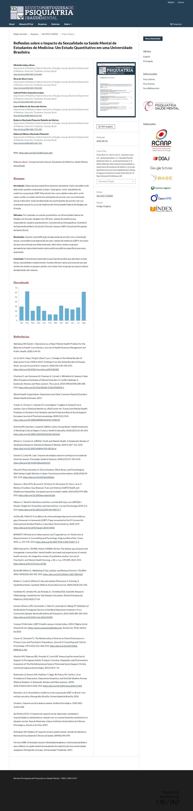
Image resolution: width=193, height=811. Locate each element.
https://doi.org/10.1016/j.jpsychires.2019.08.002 (36, 369)
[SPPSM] (161, 111)
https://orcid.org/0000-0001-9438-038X (28, 88)
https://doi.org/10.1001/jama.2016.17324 (62, 686)
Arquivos (42, 24)
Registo (171, 2)
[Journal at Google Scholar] (161, 169)
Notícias (55, 24)
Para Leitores (149, 79)
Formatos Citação (106, 181)
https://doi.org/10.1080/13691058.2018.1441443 (37, 434)
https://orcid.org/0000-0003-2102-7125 (28, 143)
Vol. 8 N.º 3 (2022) (50, 34)
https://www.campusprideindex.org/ (45, 627)
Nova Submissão (152, 38)
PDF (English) (107, 126)
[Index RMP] (161, 211)
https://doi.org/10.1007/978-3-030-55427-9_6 (57, 542)
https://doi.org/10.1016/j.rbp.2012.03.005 (33, 617)
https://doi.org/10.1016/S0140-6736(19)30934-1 (41, 387)
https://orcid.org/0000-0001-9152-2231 (28, 102)
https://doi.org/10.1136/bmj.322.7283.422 (63, 574)
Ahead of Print (26, 24)
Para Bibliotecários (151, 88)
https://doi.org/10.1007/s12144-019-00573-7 (40, 509)
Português (148, 61)
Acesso (181, 2)
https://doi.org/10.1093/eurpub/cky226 (37, 495)
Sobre (67, 24)
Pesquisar (177, 24)
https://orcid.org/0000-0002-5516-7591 (28, 116)
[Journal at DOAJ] (161, 161)
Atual (11, 24)
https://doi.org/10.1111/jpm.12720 (30, 563)
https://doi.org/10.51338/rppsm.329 (35, 152)
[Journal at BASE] (161, 181)
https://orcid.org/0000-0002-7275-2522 (28, 129)
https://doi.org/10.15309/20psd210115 (32, 463)
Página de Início (20, 34)
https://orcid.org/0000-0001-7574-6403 (28, 74)
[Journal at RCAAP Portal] (161, 150)
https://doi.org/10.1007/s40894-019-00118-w (35, 448)
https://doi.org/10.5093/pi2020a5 (38, 477)
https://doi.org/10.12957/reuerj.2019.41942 (34, 527)
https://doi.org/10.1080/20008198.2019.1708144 (37, 420)
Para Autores (149, 84)
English (146, 56)
